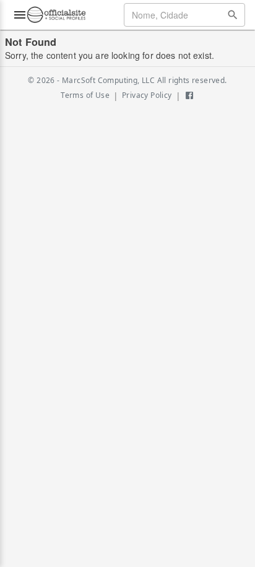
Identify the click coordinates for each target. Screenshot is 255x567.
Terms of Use (85, 95)
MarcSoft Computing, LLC (108, 80)
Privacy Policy (147, 95)
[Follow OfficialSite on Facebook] (189, 95)
